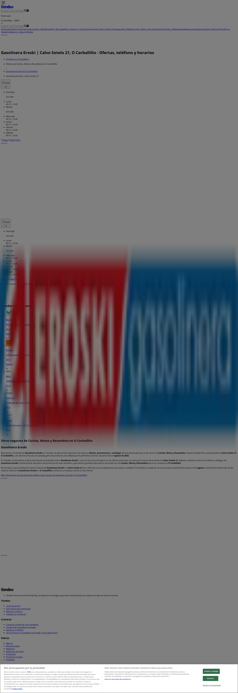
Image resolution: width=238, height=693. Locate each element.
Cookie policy (17, 689)
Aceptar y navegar (211, 671)
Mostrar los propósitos (212, 685)
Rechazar (210, 678)
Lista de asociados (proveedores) (117, 679)
